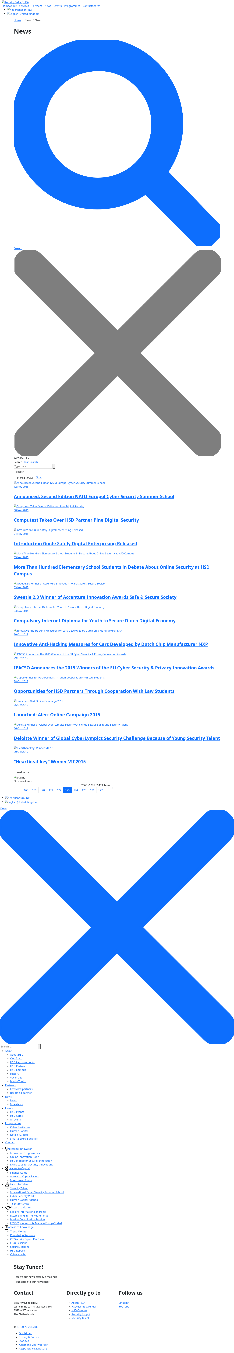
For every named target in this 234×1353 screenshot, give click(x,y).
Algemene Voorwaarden (33, 1344)
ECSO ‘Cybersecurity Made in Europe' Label (36, 1223)
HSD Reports (18, 1250)
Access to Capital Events (24, 1176)
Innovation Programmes (25, 1153)
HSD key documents (22, 1062)
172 (59, 790)
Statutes (24, 1341)
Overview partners (21, 1089)
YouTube (124, 1306)
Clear (39, 477)
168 (26, 790)
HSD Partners (18, 1066)
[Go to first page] (16, 788)
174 (76, 790)
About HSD (16, 1054)
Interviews (16, 1104)
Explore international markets (28, 1212)
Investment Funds (21, 1180)
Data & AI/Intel (19, 1135)
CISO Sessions (18, 1243)
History (14, 1073)
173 (67, 790)
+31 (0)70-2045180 (27, 1327)
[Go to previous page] (20, 788)
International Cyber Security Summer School (37, 1192)
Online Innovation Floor (24, 1157)
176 (92, 790)
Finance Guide (18, 1172)
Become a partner (21, 1093)
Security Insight (19, 1247)
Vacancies (16, 1077)
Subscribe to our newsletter (33, 1281)
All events (16, 1119)
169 (34, 790)
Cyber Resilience (20, 1127)
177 (100, 790)
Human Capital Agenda (24, 1200)
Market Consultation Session (27, 1219)
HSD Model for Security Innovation (31, 1160)
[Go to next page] (107, 788)
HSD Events (17, 1112)
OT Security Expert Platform (27, 1239)
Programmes (13, 1123)
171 (51, 790)
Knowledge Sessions (22, 1235)
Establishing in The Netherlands (29, 1215)
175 (84, 790)
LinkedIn (124, 1302)
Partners (10, 1085)
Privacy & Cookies (29, 1337)
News (8, 1096)
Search (18, 462)
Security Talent (19, 1188)
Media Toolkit (18, 1081)
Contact (9, 1142)
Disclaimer (25, 1333)
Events (9, 1108)
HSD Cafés (16, 1115)
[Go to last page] (111, 788)
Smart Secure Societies (24, 1138)
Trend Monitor (19, 1231)
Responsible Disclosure (33, 1348)
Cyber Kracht (18, 1254)
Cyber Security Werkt (22, 1196)
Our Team (16, 1058)
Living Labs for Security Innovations (31, 1164)
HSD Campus (18, 1070)
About (8, 1051)
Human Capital (19, 1131)
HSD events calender (83, 1306)
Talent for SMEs (19, 1203)
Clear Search (30, 462)
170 (42, 790)
